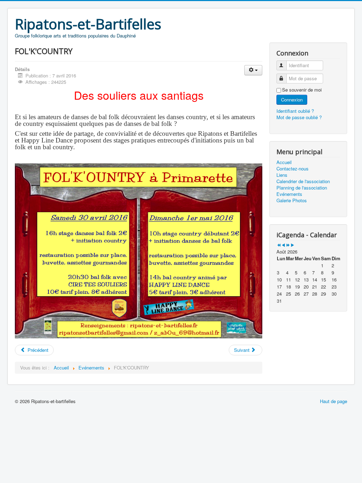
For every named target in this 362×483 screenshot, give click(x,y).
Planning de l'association (301, 188)
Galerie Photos (291, 200)
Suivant (242, 350)
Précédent (37, 350)
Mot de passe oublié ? (299, 117)
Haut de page (333, 401)
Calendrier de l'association (303, 181)
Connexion (292, 99)
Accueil (284, 162)
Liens (281, 175)
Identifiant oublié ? (295, 110)
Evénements (289, 194)
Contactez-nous (292, 168)
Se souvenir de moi (302, 90)
